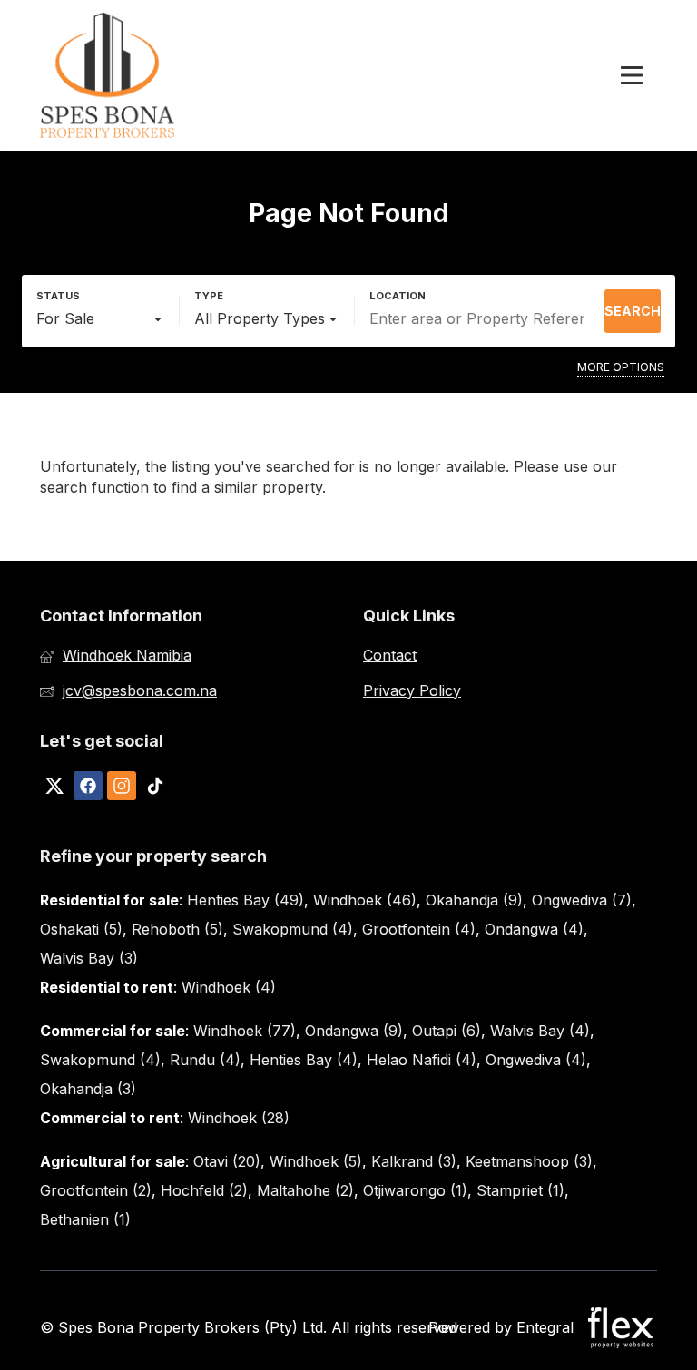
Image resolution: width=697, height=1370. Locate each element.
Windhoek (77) (244, 1031)
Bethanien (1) (85, 1219)
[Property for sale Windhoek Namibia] (108, 75)
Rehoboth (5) (177, 929)
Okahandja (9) (474, 900)
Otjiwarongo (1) (415, 1190)
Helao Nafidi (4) (421, 1060)
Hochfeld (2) (204, 1190)
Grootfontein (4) (419, 929)
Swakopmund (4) (292, 929)
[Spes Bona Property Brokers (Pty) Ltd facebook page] (88, 785)
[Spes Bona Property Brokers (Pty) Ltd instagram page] (121, 785)
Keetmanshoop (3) (529, 1161)
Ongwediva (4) (536, 1060)
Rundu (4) (205, 1060)
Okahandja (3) (88, 1089)
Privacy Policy (412, 690)
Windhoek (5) (316, 1161)
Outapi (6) (446, 1031)
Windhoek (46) (365, 900)
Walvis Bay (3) (89, 958)
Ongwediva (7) (582, 900)
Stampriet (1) (520, 1190)
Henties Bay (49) (245, 900)
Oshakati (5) (81, 929)
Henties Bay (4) (304, 1060)
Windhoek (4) (229, 987)
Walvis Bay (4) (540, 1031)
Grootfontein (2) (96, 1190)
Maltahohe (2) (305, 1190)
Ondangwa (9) (354, 1031)
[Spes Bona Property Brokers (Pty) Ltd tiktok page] (155, 785)
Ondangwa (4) (534, 929)
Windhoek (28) (239, 1118)
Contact (390, 655)
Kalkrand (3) (413, 1161)
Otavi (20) (226, 1161)
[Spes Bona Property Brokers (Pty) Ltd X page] (54, 785)
